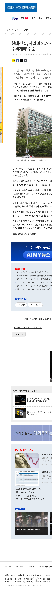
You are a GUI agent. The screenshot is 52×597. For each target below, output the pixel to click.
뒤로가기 (19, 334)
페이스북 (17, 60)
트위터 (21, 60)
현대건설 (21, 304)
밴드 (25, 60)
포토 (33, 18)
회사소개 (8, 566)
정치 (40, 18)
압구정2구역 (35, 304)
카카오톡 (13, 60)
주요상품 (19, 566)
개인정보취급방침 (45, 566)
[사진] (27, 460)
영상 (23, 18)
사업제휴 (30, 566)
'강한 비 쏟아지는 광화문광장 (28, 529)
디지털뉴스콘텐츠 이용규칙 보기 (28, 327)
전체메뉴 (7, 18)
